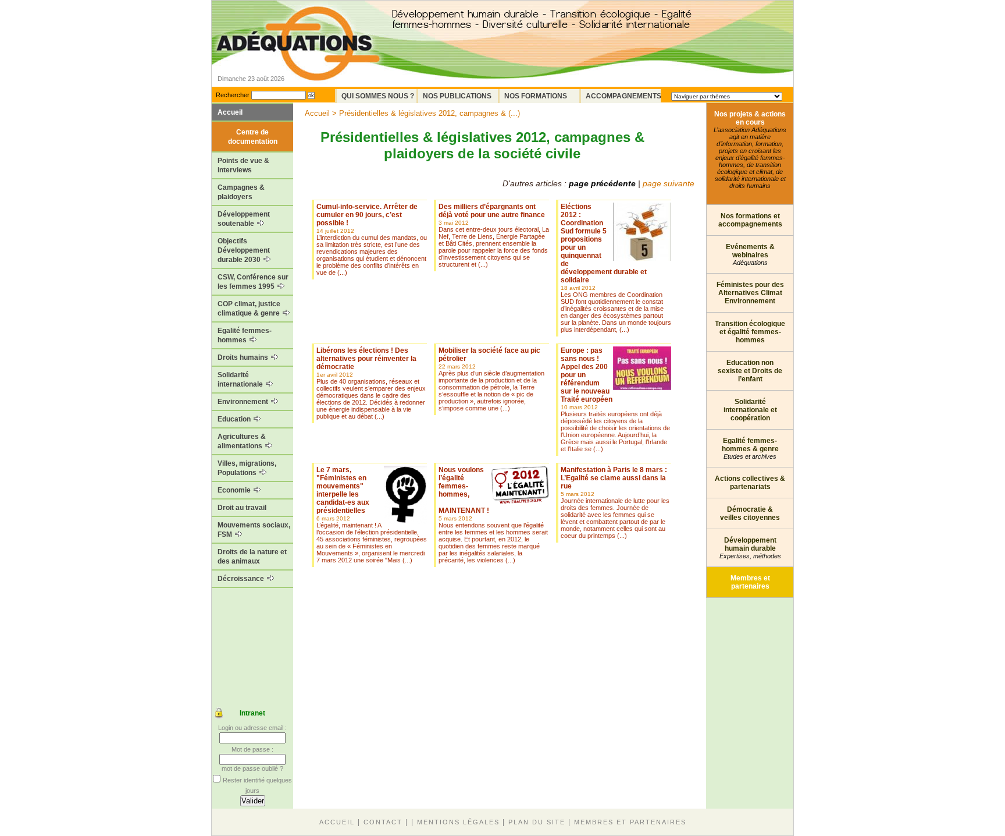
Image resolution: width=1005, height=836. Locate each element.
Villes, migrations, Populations (247, 468)
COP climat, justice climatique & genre (249, 308)
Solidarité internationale (241, 379)
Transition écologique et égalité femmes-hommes (750, 332)
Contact (382, 822)
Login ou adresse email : (252, 727)
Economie (235, 490)
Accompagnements (623, 96)
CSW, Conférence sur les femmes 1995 (253, 282)
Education (235, 419)
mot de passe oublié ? (252, 768)
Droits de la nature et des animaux (252, 556)
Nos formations (535, 96)
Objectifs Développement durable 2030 (244, 250)
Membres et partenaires (750, 582)
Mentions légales (458, 822)
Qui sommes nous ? (377, 96)
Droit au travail (242, 508)
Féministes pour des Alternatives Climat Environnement (750, 293)
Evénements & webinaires (750, 254)
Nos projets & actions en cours (750, 149)
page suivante (668, 183)
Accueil (230, 112)
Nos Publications (457, 96)
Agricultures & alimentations (242, 441)
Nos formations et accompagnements (750, 220)
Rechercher (233, 94)
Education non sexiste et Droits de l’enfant (750, 371)
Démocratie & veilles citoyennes (750, 513)
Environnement (244, 402)
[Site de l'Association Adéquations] (298, 60)
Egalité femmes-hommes (245, 335)
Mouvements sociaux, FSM (254, 530)
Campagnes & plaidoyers (241, 192)
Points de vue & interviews (243, 165)
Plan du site (536, 822)
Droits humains (244, 357)
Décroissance (242, 579)
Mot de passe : (252, 749)
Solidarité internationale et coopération (750, 410)
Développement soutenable (244, 219)
